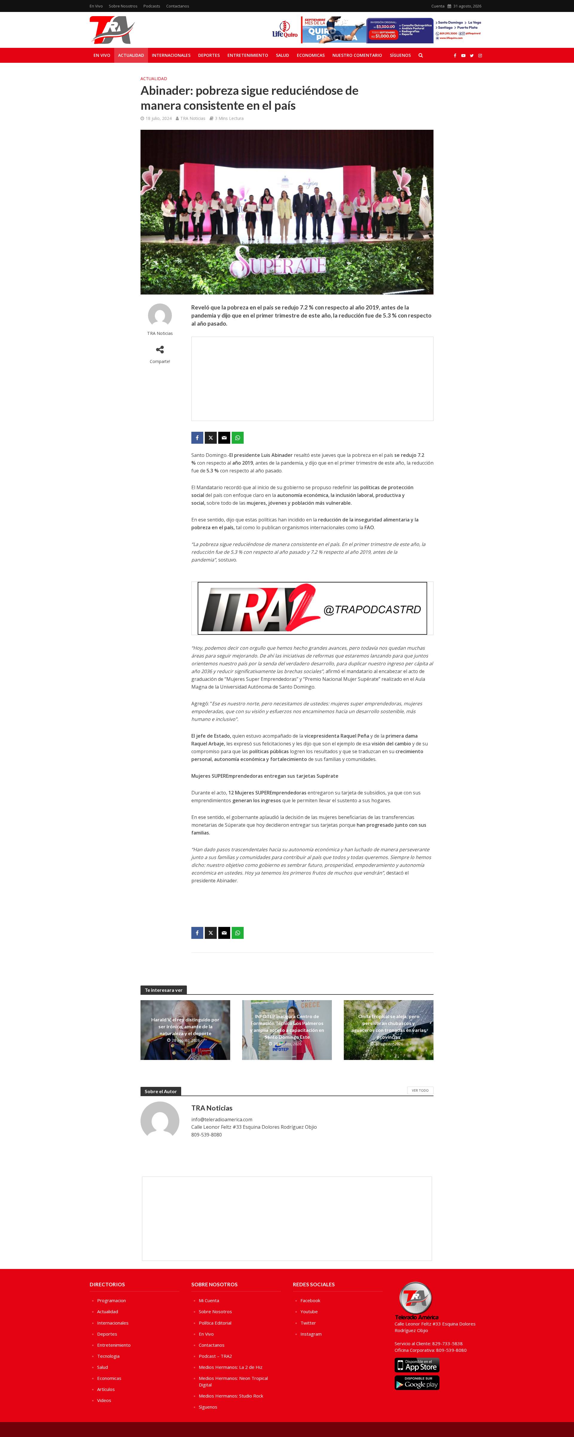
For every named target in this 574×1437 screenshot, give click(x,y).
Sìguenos (208, 1407)
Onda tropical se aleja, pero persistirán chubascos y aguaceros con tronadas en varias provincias (388, 1026)
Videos (104, 1400)
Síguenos (400, 55)
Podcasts (152, 6)
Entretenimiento (248, 55)
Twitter (308, 1323)
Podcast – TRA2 (215, 1356)
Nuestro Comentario (357, 55)
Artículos (106, 1389)
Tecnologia (108, 1356)
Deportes (209, 55)
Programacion (111, 1300)
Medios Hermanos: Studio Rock (231, 1396)
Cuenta (438, 6)
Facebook (310, 1300)
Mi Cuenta (209, 1300)
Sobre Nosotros (123, 6)
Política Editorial (215, 1323)
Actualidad (131, 55)
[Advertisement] (312, 379)
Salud (282, 55)
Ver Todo (420, 1090)
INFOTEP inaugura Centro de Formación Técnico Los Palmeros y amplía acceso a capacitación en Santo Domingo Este (287, 1026)
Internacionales (171, 55)
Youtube (309, 1311)
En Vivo (96, 6)
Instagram (311, 1334)
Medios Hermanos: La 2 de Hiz (230, 1367)
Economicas (311, 55)
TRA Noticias (192, 118)
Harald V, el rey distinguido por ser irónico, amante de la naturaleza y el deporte (185, 1026)
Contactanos (177, 6)
